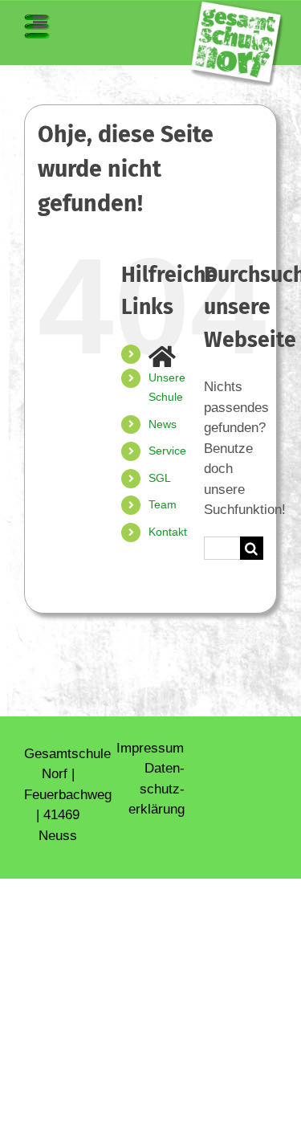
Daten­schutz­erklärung (156, 789)
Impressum (150, 748)
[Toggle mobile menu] (37, 26)
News (162, 424)
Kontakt (167, 531)
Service (167, 450)
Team (162, 504)
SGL (159, 477)
